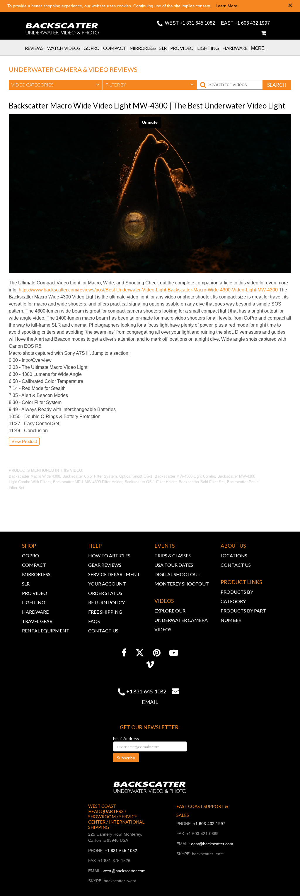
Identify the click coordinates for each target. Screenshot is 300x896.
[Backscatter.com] (62, 25)
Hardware (236, 48)
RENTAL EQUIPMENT (45, 630)
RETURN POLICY (106, 602)
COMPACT (34, 565)
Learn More (226, 6)
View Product (24, 441)
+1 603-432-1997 (209, 823)
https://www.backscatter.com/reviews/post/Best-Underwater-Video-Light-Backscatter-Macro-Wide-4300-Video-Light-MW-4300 (148, 289)
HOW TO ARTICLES (109, 555)
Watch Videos (64, 48)
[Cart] (264, 33)
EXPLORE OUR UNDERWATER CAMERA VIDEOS (181, 620)
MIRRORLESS (36, 574)
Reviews (35, 48)
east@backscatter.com (212, 843)
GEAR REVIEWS (104, 565)
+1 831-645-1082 (146, 691)
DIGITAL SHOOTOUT (177, 574)
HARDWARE (35, 612)
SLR (164, 48)
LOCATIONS (234, 555)
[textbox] (56, 85)
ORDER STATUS (105, 593)
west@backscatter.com (124, 870)
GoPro (92, 48)
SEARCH (277, 85)
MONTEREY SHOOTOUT (181, 583)
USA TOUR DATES (173, 565)
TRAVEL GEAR (37, 621)
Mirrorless (143, 48)
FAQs (94, 621)
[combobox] (56, 85)
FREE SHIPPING (105, 612)
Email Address (126, 738)
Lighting (209, 48)
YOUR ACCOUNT (107, 583)
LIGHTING (33, 602)
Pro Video (183, 48)
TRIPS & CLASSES (172, 555)
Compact (115, 48)
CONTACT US (103, 630)
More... (259, 48)
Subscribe (126, 757)
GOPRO (30, 555)
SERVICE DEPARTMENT (114, 574)
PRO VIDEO (34, 593)
